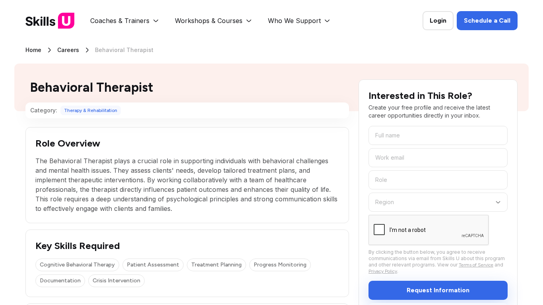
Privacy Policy (382, 271)
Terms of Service (476, 265)
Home (33, 49)
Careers (68, 49)
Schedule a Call (487, 20)
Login (438, 20)
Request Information (438, 290)
